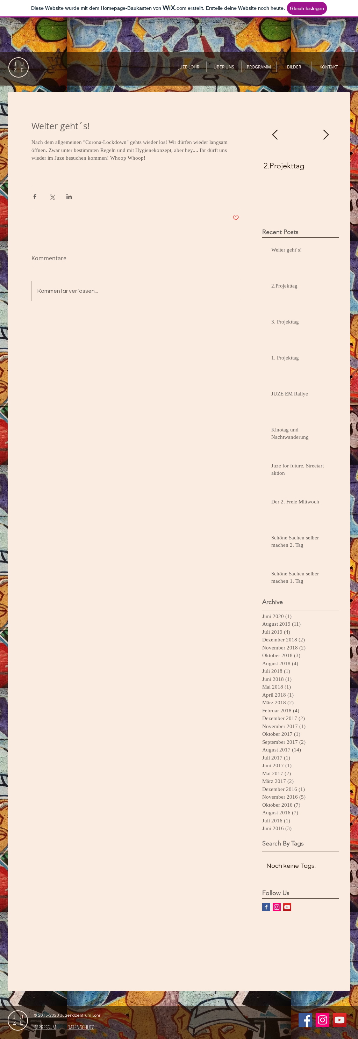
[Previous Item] (275, 135)
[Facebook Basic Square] (266, 907)
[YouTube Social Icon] (287, 907)
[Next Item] (326, 135)
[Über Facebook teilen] (34, 196)
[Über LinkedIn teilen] (69, 196)
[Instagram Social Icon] (277, 907)
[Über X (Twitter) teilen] (52, 196)
